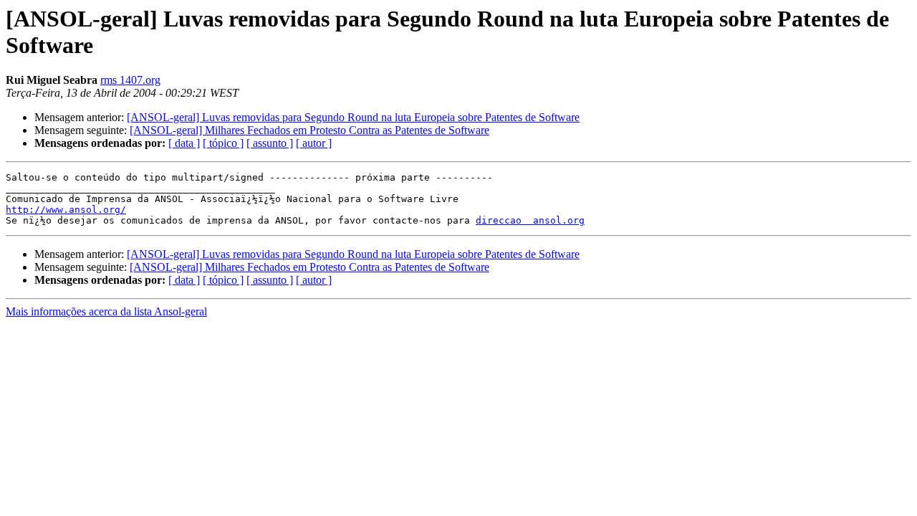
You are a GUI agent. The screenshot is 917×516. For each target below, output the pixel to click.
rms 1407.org (130, 80)
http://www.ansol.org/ (66, 209)
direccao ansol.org (530, 220)
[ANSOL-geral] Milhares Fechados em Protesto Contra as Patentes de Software (309, 130)
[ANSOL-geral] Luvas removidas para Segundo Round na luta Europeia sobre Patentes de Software (353, 117)
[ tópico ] (223, 143)
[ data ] (184, 143)
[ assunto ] (269, 143)
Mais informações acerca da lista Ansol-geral (106, 311)
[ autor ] (314, 143)
